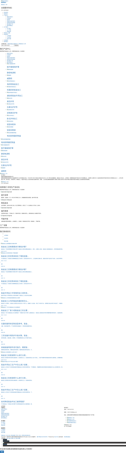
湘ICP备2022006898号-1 (42, 436)
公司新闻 (9, 35)
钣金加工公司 (23, 43)
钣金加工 (6, 14)
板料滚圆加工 (10, 25)
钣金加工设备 (7, 32)
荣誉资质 (9, 31)
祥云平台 (56, 436)
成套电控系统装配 (11, 22)
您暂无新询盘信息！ (26, 435)
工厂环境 (9, 30)
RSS (17, 435)
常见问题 (9, 38)
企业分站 (8, 435)
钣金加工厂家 (17, 43)
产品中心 (6, 15)
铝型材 (8, 19)
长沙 (14, 438)
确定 (2, 451)
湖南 (12, 438)
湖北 (10, 438)
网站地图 (13, 435)
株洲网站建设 (67, 436)
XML (20, 435)
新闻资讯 (6, 34)
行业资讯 (9, 37)
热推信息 (3, 435)
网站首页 (6, 12)
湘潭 (19, 438)
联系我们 (6, 41)
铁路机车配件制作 (11, 21)
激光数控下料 (10, 24)
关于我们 (6, 27)
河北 (7, 438)
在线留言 (6, 40)
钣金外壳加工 (10, 16)
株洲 (17, 438)
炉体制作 (9, 18)
